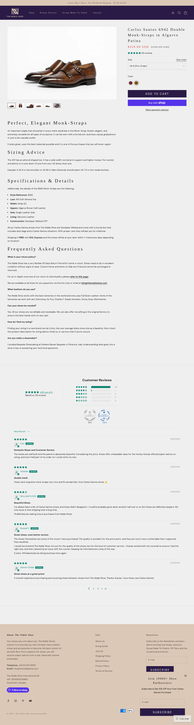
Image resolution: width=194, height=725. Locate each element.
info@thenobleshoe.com (94, 283)
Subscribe (162, 712)
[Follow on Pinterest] (23, 700)
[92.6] (90, 415)
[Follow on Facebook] (8, 700)
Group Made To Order (74, 13)
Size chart (181, 59)
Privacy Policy (102, 666)
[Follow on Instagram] (15, 700)
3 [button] (98, 588)
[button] (134, 52)
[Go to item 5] (48, 105)
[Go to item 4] (39, 105)
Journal (97, 13)
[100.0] (104, 415)
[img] (20, 439)
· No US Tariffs (119, 3)
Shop (31, 13)
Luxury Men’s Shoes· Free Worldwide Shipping (89, 3)
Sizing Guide (101, 646)
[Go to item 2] (21, 105)
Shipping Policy (103, 656)
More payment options (157, 109)
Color (130, 76)
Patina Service (48, 13)
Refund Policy (102, 661)
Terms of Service (103, 671)
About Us (100, 641)
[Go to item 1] (11, 105)
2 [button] (93, 588)
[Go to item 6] (57, 105)
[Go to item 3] (30, 105)
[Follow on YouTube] (30, 700)
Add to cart (157, 94)
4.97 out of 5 (46, 392)
